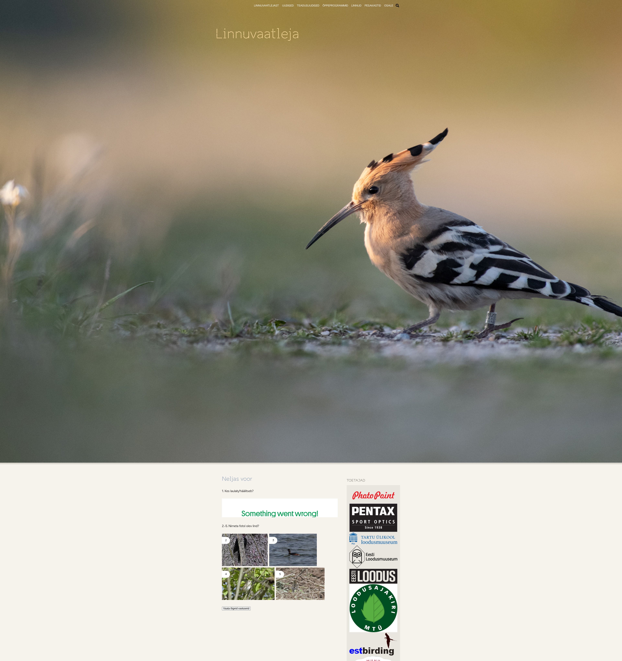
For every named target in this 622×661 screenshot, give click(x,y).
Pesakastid (373, 5)
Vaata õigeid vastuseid (236, 608)
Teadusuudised (308, 5)
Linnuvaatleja (257, 33)
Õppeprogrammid (335, 5)
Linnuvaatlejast (266, 5)
